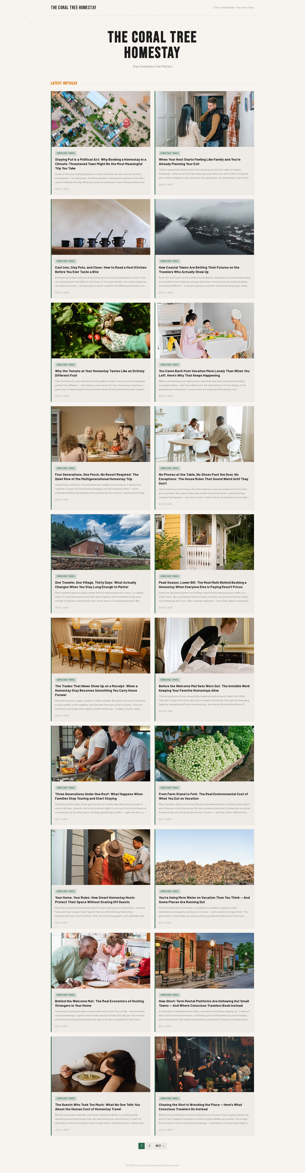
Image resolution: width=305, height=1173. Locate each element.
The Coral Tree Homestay (73, 8)
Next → (160, 1146)
